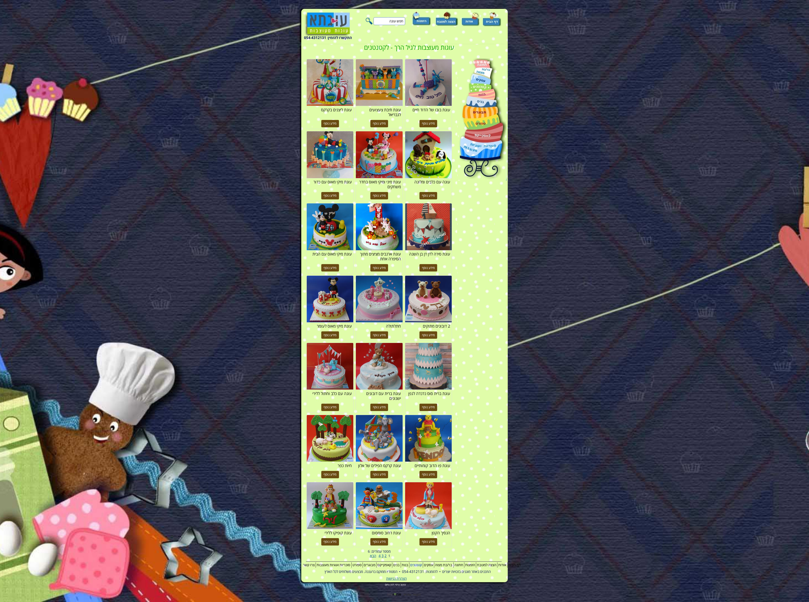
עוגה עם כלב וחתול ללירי (330, 366)
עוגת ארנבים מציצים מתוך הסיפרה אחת (379, 226)
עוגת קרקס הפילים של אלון (379, 438)
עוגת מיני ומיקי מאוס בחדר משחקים (379, 154)
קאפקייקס (384, 565)
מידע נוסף (428, 123)
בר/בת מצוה (443, 565)
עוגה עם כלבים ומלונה (428, 154)
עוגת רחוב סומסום (379, 505)
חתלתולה (379, 299)
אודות (502, 565)
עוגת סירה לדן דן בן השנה (428, 226)
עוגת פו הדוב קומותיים (428, 438)
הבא (373, 556)
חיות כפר (330, 438)
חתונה (458, 565)
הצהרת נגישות (396, 578)
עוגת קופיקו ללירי (330, 505)
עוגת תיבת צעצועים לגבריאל (379, 82)
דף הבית (514, 565)
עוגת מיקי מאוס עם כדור (330, 154)
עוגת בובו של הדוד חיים (428, 82)
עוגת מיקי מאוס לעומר (330, 299)
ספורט (357, 565)
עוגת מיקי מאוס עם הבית (330, 226)
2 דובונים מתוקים (428, 299)
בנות (405, 565)
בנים (396, 565)
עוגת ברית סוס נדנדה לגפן (428, 366)
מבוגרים (369, 565)
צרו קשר (309, 565)
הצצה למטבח (486, 565)
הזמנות (470, 565)
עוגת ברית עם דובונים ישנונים (379, 366)
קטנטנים (416, 565)
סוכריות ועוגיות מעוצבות (333, 565)
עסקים (428, 565)
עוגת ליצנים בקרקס (330, 82)
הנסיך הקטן (428, 505)
